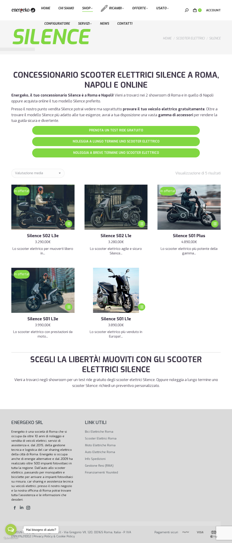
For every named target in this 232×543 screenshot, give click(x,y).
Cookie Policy (65, 536)
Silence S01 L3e (42, 319)
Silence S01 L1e (116, 319)
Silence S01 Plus (189, 236)
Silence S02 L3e (43, 236)
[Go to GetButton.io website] (11, 538)
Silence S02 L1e (116, 236)
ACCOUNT (213, 10)
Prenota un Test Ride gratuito (116, 130)
